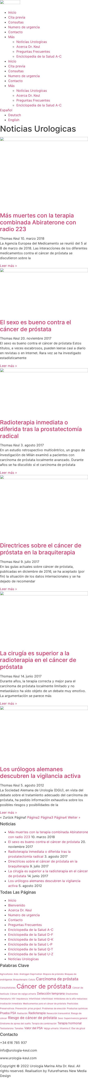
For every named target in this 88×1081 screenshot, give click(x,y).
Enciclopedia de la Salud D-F (30, 934)
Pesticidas (72, 1003)
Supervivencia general (75, 1018)
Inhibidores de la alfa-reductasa (70, 998)
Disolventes (72, 994)
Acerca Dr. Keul (28, 47)
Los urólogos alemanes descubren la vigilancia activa (40, 773)
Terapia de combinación (44, 1023)
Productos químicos (77, 1008)
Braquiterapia (20, 979)
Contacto (15, 32)
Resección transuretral (58, 1013)
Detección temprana (51, 993)
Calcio (31, 979)
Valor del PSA (33, 1028)
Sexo (60, 1018)
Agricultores (6, 974)
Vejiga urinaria (51, 1028)
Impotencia (22, 998)
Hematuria (5, 998)
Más (11, 37)
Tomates (19, 1028)
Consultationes (8, 987)
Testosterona (7, 1028)
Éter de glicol (78, 1028)
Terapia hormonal (69, 1023)
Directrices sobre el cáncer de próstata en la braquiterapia (40, 549)
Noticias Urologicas (31, 42)
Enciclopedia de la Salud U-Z (30, 954)
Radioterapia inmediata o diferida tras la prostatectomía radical (41, 429)
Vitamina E (65, 1028)
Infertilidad (34, 998)
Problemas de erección (54, 1008)
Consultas (16, 22)
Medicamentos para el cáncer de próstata (44, 1003)
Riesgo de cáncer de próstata (32, 1018)
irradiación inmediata (11, 1003)
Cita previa (16, 17)
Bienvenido (16, 905)
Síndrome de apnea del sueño (15, 1023)
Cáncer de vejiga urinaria (23, 994)
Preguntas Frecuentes (33, 51)
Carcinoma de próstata (57, 978)
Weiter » (74, 817)
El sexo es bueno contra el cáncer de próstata (35, 326)
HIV (13, 998)
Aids (16, 974)
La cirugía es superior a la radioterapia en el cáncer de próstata (38, 660)
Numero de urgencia (24, 27)
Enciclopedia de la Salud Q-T (30, 949)
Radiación (22, 1013)
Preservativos (7, 1008)
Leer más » (8, 266)
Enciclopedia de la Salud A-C (39, 56)
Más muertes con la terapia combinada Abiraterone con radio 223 (38, 222)
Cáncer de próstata (44, 986)
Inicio (12, 12)
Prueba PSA (8, 1013)
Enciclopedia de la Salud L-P (30, 944)
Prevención (21, 1008)
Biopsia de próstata (53, 974)
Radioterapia (37, 1013)
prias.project (34, 1008)
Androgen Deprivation (30, 974)
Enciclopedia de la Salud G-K (30, 939)
